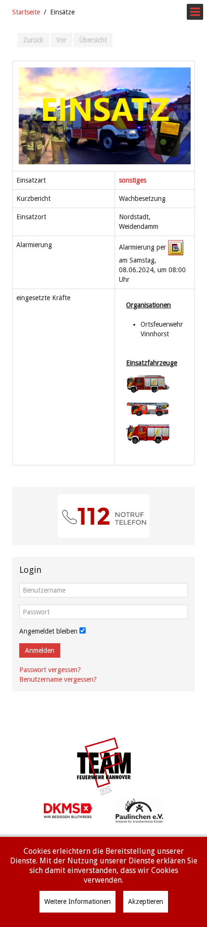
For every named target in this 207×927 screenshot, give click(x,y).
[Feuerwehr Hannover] (103, 766)
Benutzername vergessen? (58, 679)
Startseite (26, 12)
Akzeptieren (145, 901)
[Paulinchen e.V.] (139, 810)
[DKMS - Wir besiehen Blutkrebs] (68, 810)
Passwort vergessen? (50, 670)
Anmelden (39, 650)
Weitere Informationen (77, 901)
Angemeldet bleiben (48, 631)
